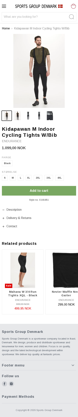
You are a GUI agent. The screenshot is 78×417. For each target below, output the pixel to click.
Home (6, 28)
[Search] (71, 16)
